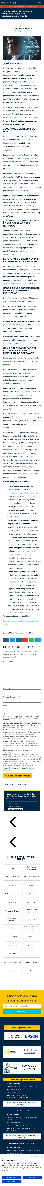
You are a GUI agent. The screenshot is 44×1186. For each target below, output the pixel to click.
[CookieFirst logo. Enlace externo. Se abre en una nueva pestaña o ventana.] (2, 1158)
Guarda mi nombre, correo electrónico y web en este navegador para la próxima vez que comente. (21, 717)
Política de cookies (36, 1156)
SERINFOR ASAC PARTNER (29, 1051)
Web (5, 705)
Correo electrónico (11, 697)
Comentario (8, 661)
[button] (39, 2)
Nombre (7, 688)
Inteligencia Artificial (23, 28)
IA (17, 270)
